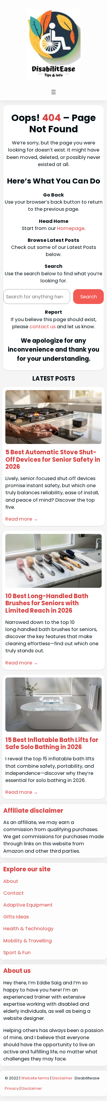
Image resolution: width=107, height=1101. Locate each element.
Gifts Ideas (16, 916)
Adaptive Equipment (28, 905)
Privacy (12, 1088)
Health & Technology (28, 928)
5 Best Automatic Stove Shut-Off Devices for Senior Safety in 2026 (52, 459)
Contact (13, 893)
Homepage (70, 228)
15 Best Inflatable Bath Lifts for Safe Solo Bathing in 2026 (51, 743)
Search (88, 296)
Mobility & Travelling (27, 940)
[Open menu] (53, 92)
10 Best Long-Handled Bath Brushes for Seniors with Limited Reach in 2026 (46, 603)
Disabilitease (87, 1078)
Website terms (35, 1078)
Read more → (21, 519)
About (10, 881)
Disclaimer (62, 1078)
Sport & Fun (17, 952)
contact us (42, 326)
